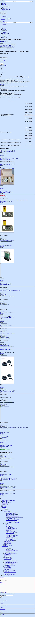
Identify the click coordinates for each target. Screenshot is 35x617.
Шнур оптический (9, 558)
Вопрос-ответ (4, 29)
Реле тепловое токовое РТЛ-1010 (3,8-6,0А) (7, 474)
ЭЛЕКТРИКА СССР (5, 575)
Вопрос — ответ (4, 37)
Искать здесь (3, 1)
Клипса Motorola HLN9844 (4, 432)
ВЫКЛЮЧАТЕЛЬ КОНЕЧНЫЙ (5, 158)
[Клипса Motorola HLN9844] (17, 413)
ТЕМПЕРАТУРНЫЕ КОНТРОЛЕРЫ (11, 520)
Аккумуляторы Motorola (9, 549)
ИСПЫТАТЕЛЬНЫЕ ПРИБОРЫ (11, 513)
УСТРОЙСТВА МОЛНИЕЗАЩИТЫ (10, 572)
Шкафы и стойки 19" (7, 559)
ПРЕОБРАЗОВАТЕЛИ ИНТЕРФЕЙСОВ (12, 516)
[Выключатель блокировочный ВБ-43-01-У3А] (17, 151)
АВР (6, 524)
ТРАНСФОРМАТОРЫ (7, 571)
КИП (3, 505)
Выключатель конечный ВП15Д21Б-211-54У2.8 (7, 487)
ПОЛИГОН (6, 523)
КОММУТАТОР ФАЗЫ (9, 527)
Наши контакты (4, 8)
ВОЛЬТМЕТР (8, 525)
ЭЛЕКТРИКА (13, 158)
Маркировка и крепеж (7, 556)
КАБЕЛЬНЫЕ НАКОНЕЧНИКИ (9, 564)
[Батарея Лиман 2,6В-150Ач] (17, 437)
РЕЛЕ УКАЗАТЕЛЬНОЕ (8, 545)
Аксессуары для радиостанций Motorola (16, 427)
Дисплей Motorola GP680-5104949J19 (6, 241)
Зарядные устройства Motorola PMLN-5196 (7, 391)
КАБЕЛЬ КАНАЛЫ (5, 504)
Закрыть (1, 603)
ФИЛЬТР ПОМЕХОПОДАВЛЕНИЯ (11, 538)
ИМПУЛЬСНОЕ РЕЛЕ (9, 526)
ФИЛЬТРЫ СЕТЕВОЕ (9, 539)
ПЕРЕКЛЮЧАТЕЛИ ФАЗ (10, 515)
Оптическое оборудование (8, 557)
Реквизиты (4, 7)
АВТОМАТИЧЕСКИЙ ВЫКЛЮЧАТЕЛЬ (10, 560)
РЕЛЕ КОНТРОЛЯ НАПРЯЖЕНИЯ (11, 532)
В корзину (2, 64)
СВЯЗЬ (10, 240)
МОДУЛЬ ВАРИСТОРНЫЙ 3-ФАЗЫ (11, 528)
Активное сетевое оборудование (9, 552)
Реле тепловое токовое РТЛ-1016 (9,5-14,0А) (7, 325)
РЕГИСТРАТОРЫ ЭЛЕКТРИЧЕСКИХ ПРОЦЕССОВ (14, 517)
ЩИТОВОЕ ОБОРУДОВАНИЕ (11, 540)
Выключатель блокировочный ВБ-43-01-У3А (7, 159)
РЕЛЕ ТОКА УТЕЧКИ (9, 537)
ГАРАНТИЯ (4, 36)
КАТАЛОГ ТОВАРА (5, 6)
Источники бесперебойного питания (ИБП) (11, 553)
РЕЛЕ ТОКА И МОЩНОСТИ (10, 518)
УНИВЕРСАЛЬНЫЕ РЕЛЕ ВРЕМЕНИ (12, 521)
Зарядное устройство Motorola (8, 390)
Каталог (3, 28)
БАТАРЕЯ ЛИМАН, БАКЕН (4, 445)
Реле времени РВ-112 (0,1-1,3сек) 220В (6, 192)
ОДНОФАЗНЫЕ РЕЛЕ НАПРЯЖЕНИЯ (12, 514)
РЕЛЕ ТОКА (8, 41)
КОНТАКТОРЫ (4, 506)
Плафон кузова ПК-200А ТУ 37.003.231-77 (7, 346)
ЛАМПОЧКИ (4, 507)
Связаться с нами (5, 30)
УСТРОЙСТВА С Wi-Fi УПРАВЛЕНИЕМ (12, 522)
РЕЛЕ (5, 41)
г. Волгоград (2, 577)
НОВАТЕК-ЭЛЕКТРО (7, 511)
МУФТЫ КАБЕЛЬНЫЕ (7, 567)
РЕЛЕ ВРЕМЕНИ (5, 191)
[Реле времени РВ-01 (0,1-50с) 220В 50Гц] (17, 263)
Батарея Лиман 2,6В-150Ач (4, 446)
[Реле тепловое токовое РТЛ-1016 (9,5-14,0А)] (17, 317)
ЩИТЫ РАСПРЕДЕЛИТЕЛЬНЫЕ (9, 574)
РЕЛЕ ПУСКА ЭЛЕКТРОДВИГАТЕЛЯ (12, 535)
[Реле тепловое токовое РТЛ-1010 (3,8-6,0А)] (17, 458)
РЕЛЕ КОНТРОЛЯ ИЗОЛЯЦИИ (11, 531)
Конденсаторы (6, 509)
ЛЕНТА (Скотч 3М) (7, 566)
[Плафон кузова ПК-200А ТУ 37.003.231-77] (17, 338)
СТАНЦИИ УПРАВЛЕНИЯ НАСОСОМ (12, 519)
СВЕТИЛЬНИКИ (3, 345)
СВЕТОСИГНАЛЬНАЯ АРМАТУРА (10, 570)
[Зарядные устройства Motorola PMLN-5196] (17, 370)
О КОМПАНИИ (4, 32)
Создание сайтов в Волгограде (10, 593)
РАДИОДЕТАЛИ (5, 508)
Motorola (1, 240)
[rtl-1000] (7, 47)
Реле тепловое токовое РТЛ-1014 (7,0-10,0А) (7, 312)
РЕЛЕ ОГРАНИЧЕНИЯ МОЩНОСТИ (12, 534)
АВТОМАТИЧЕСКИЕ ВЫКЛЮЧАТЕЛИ (8, 500)
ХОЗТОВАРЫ (6, 573)
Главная (3, 27)
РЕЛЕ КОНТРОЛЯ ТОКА (10, 533)
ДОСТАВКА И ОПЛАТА (6, 9)
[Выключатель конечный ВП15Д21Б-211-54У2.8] (17, 479)
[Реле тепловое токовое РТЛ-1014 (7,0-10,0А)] (17, 296)
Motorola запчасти (6, 240)
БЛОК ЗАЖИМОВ (7, 561)
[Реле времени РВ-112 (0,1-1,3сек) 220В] (17, 176)
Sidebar (1, 43)
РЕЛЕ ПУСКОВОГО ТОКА (10, 536)
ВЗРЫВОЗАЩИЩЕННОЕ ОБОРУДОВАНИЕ (11, 562)
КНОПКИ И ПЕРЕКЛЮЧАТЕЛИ (9, 565)
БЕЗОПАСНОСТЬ (5, 503)
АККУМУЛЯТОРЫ (6, 427)
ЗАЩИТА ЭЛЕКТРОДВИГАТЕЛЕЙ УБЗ (12, 512)
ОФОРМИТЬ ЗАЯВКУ (3, 585)
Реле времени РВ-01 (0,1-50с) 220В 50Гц (6, 284)
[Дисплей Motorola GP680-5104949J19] (17, 219)
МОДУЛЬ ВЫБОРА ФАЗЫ (10, 529)
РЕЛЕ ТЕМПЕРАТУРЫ (7, 543)
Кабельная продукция (7, 554)
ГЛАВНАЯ (1, 582)
